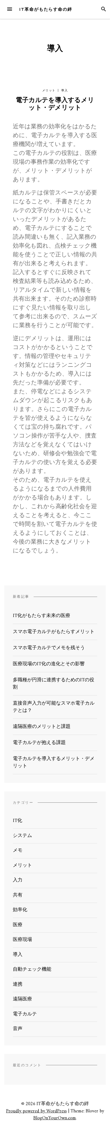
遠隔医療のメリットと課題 (41, 727)
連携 (17, 984)
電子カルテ (25, 1014)
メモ (17, 850)
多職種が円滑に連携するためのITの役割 (53, 683)
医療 (17, 925)
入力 (17, 880)
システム (22, 836)
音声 (17, 1029)
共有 (17, 895)
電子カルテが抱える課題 (39, 743)
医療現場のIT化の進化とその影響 (49, 664)
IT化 (17, 821)
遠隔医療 (22, 999)
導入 (64, 90)
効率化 (20, 910)
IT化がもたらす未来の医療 (41, 616)
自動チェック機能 (32, 969)
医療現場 (22, 940)
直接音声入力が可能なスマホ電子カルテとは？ (54, 707)
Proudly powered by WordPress (36, 1111)
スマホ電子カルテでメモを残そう (49, 648)
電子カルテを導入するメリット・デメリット (55, 104)
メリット (49, 90)
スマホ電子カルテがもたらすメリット (54, 632)
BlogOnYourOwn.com (54, 1118)
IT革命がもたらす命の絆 (45, 9)
